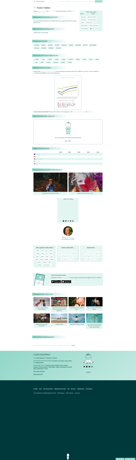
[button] (59, 209)
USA (74, 111)
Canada (77, 111)
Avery (91, 59)
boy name (52, 11)
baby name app (65, 277)
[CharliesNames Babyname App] (39, 1)
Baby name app (98, 1)
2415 (92, 28)
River (43, 59)
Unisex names (81, 1)
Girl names (68, 1)
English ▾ (88, 372)
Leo (47, 253)
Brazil (61, 365)
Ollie (51, 256)
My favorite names (129, 459)
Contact (35, 388)
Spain (34, 368)
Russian (37, 48)
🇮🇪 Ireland (36, 161)
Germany (45, 367)
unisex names (68, 360)
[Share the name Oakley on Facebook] (63, 221)
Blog (87, 1)
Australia (82, 111)
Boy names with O (92, 17)
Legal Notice (89, 388)
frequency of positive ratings (48, 71)
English (50, 45)
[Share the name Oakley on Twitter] (66, 221)
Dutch (43, 45)
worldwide (90, 111)
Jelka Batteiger (70, 237)
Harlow (50, 59)
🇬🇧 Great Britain (38, 159)
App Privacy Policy (48, 388)
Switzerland (40, 368)
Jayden (51, 259)
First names (61, 1)
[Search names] (89, 1)
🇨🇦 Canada (36, 156)
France (40, 367)
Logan (36, 259)
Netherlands (63, 367)
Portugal (69, 367)
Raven (70, 62)
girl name (42, 11)
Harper (37, 59)
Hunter (63, 59)
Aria (36, 62)
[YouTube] (89, 366)
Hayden (46, 259)
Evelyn (51, 250)
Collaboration (80, 388)
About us (73, 388)
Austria (53, 365)
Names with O (89, 22)
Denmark (35, 367)
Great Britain (51, 367)
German (65, 45)
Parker (56, 59)
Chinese (37, 45)
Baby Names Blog (38, 374)
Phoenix (71, 59)
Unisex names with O (94, 25)
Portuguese (93, 45)
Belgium (57, 365)
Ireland (58, 367)
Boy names (74, 1)
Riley (42, 62)
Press (40, 388)
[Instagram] (92, 366)
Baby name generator (39, 371)
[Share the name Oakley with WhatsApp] (68, 221)
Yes (66, 141)
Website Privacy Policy (60, 388)
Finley (84, 59)
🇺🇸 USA (36, 163)
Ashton (48, 62)
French (57, 45)
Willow (78, 59)
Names (82, 22)
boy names (61, 360)
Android (48, 358)
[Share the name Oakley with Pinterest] (70, 221)
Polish (85, 45)
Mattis (49, 262)
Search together (120, 459)
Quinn (97, 59)
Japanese (78, 45)
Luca (46, 250)
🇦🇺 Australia (37, 154)
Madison (40, 265)
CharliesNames (37, 345)
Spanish (44, 48)
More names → (47, 265)
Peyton (63, 62)
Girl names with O (92, 19)
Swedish (52, 48)
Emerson (56, 62)
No (69, 141)
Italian (71, 45)
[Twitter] (84, 366)
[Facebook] (87, 366)
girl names (55, 360)
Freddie (44, 262)
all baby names (40, 362)
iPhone (55, 358)
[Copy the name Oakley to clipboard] (73, 221)
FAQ (68, 388)
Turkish (59, 48)
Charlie (37, 250)
